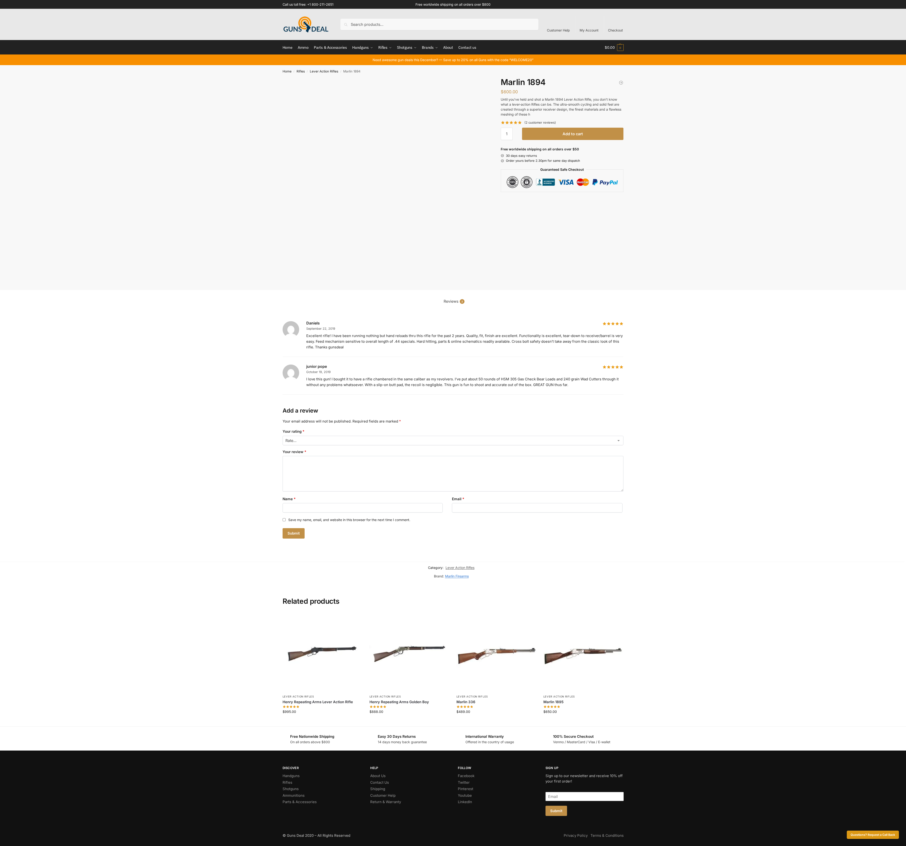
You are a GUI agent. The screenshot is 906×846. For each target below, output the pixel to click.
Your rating (293, 431)
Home (287, 71)
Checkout (615, 30)
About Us (378, 776)
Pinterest (465, 789)
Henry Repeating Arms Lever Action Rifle (318, 702)
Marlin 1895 (553, 702)
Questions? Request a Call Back (873, 835)
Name (289, 499)
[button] (614, 47)
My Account (589, 30)
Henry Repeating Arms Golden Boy (399, 702)
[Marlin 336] (496, 652)
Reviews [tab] (453, 301)
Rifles (301, 71)
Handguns (291, 776)
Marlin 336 (465, 702)
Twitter (464, 782)
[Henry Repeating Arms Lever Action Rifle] (322, 652)
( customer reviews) (540, 122)
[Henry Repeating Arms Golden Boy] (409, 652)
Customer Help (558, 30)
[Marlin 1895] (621, 82)
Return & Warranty (385, 802)
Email (458, 499)
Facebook (466, 776)
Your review (294, 452)
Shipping (377, 789)
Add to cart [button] (322, 722)
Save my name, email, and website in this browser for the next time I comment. (349, 520)
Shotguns (291, 789)
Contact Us (379, 782)
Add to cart (573, 133)
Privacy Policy (576, 835)
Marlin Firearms (457, 576)
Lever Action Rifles (324, 71)
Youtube (465, 795)
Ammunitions (294, 795)
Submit (556, 811)
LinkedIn (465, 802)
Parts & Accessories (300, 802)
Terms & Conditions (607, 835)
